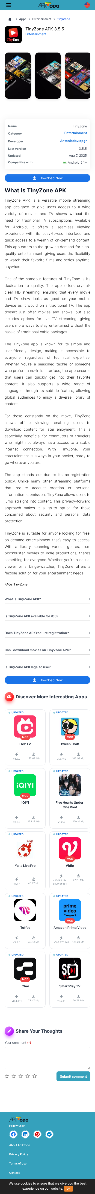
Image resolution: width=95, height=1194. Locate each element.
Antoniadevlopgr (73, 141)
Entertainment (41, 19)
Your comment (18, 1042)
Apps (23, 19)
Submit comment (73, 1076)
